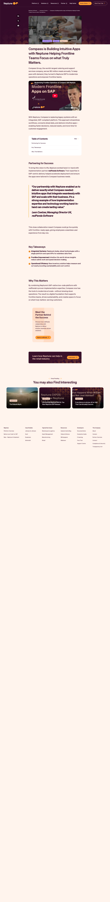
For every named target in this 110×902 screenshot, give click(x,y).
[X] (18, 21)
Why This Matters (37, 152)
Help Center (73, 3)
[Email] (18, 25)
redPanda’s (33, 288)
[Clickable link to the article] (22, 397)
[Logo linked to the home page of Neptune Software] (11, 3)
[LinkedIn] (18, 16)
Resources (54, 3)
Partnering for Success (39, 143)
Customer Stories (47, 41)
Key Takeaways (36, 147)
